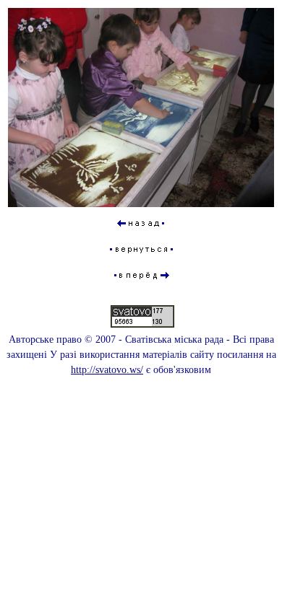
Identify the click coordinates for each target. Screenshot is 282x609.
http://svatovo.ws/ (107, 369)
